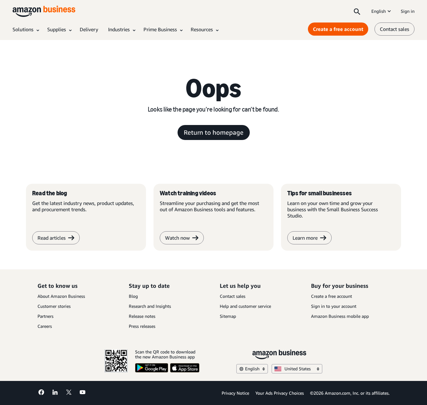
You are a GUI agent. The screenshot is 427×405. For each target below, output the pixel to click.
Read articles (52, 238)
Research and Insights (150, 306)
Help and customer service (245, 306)
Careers (45, 326)
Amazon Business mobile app (340, 316)
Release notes (142, 316)
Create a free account (338, 29)
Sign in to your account (333, 306)
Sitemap (228, 316)
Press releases (142, 326)
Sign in (407, 11)
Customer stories (54, 306)
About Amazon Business (61, 296)
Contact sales (394, 29)
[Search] (357, 11)
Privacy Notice (235, 393)
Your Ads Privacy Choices (279, 393)
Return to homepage (214, 132)
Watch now (177, 238)
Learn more (305, 238)
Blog (133, 296)
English (378, 11)
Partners (45, 316)
